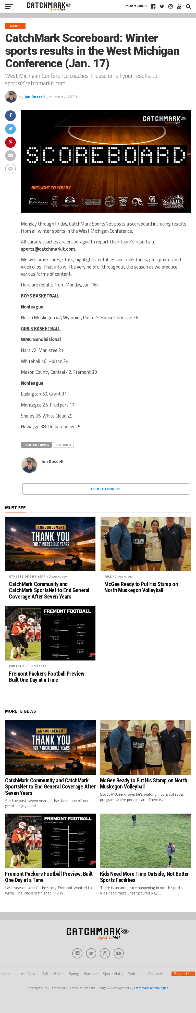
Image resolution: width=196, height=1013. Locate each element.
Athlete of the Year (27, 576)
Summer (91, 974)
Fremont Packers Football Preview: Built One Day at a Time (47, 676)
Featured (63, 444)
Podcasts (135, 974)
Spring (74, 974)
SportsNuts (113, 974)
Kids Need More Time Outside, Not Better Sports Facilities (144, 876)
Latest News (27, 974)
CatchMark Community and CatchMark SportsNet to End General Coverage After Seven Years (49, 590)
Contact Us (157, 974)
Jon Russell (34, 97)
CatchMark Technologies (151, 987)
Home (6, 974)
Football (17, 666)
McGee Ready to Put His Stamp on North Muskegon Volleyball (141, 587)
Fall (108, 576)
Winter (58, 974)
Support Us (183, 974)
